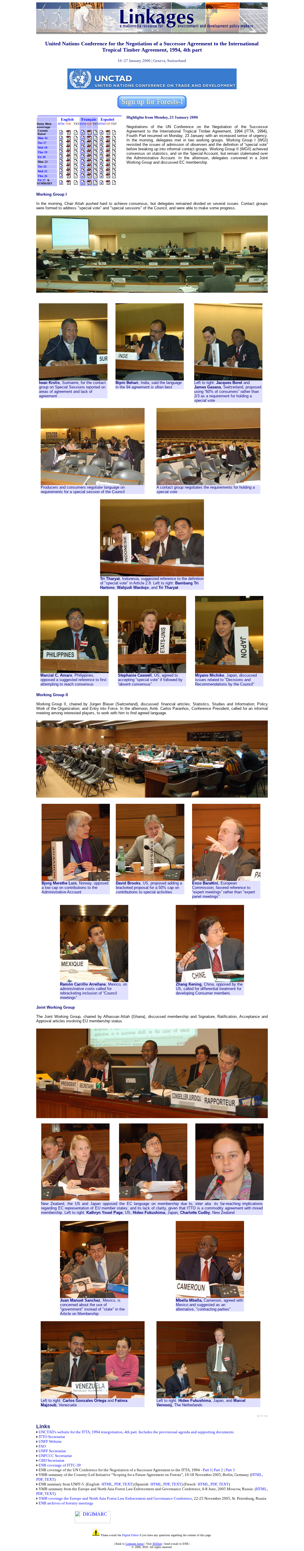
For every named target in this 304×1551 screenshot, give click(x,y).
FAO (42, 1446)
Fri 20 (41, 157)
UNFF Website (50, 1441)
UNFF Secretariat (52, 1451)
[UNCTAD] (80, 87)
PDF (39, 1479)
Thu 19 (42, 152)
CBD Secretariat (51, 1460)
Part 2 (218, 1470)
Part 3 (230, 1470)
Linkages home (135, 1543)
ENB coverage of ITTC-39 (60, 1465)
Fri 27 (41, 180)
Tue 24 (42, 166)
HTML (256, 1474)
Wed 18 (42, 147)
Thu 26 (42, 176)
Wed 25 (42, 171)
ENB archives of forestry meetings (66, 1503)
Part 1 (207, 1470)
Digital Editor (130, 1535)
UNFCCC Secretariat (55, 1455)
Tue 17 (42, 142)
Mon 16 (43, 138)
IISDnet (157, 1543)
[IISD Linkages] (152, 33)
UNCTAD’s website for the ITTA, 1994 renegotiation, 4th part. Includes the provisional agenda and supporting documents (136, 1432)
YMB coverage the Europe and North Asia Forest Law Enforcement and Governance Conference (115, 1498)
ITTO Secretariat (52, 1436)
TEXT (49, 1479)
